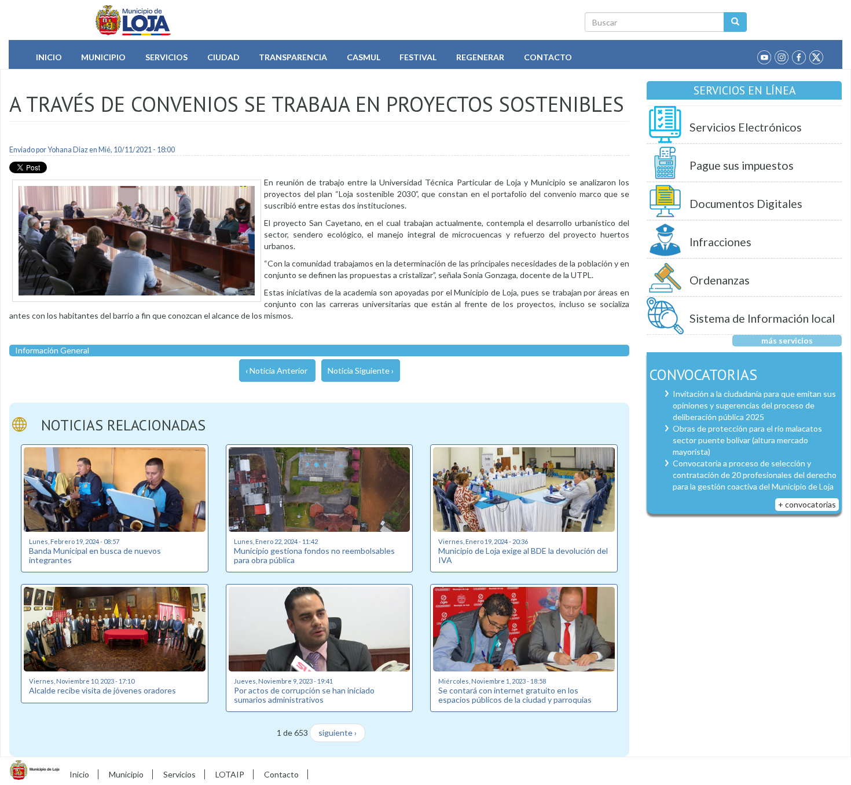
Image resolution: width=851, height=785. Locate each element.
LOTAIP (229, 774)
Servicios (166, 57)
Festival (417, 57)
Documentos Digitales (745, 203)
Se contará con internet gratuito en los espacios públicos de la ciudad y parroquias (515, 694)
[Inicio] (133, 20)
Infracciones (720, 242)
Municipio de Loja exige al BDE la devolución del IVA (523, 555)
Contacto (548, 57)
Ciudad (223, 57)
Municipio (103, 57)
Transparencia (293, 57)
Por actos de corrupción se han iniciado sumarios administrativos (304, 694)
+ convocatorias (807, 504)
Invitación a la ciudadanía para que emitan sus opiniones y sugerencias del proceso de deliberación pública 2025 (754, 405)
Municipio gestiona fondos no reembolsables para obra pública (314, 555)
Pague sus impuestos (741, 165)
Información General (52, 350)
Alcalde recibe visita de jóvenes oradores (102, 690)
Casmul (363, 57)
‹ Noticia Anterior (276, 370)
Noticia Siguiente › (361, 370)
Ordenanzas (719, 280)
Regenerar (480, 57)
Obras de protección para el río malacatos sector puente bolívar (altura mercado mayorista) (747, 440)
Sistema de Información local (762, 318)
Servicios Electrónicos (745, 127)
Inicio (49, 57)
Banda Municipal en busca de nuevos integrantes (95, 555)
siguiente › (337, 732)
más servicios (787, 340)
